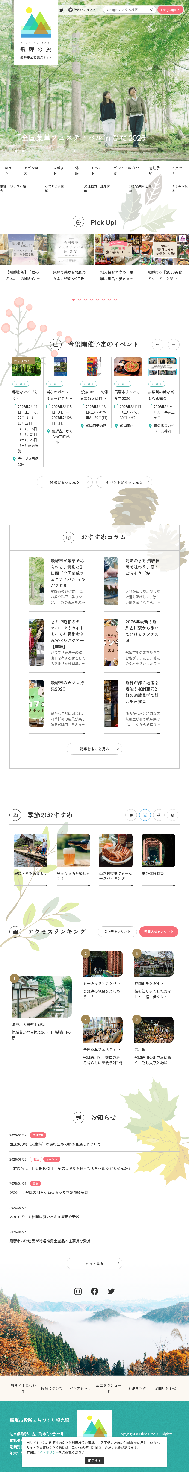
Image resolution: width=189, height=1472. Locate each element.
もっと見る (94, 1263)
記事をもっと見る (94, 748)
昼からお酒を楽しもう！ (73, 876)
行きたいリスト (84, 9)
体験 (77, 170)
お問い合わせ (165, 1388)
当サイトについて (23, 1388)
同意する (94, 1460)
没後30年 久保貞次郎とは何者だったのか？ (94, 398)
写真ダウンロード (108, 1388)
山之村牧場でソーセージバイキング (115, 876)
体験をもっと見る (65, 482)
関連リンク (137, 1388)
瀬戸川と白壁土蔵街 (28, 1024)
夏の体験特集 (153, 873)
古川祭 (139, 1049)
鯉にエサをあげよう (30, 873)
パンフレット (80, 1388)
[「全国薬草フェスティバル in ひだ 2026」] (94, 159)
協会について (52, 1388)
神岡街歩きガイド (149, 983)
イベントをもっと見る (124, 482)
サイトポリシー (47, 1452)
